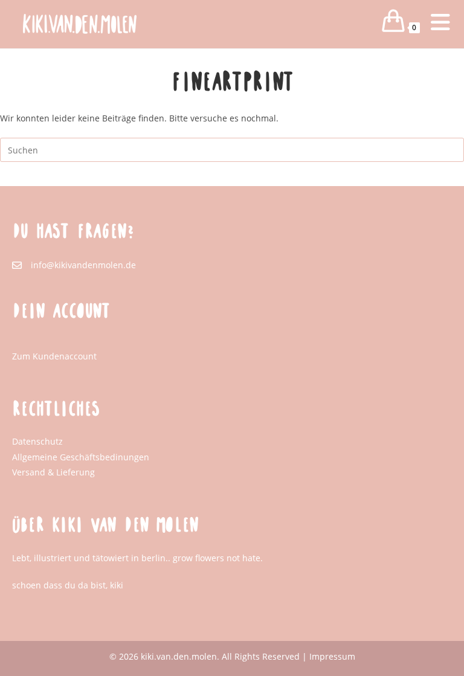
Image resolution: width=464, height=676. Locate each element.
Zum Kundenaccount (54, 356)
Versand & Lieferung (53, 472)
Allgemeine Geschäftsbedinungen (80, 457)
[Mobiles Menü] (431, 27)
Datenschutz (37, 441)
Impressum (332, 656)
